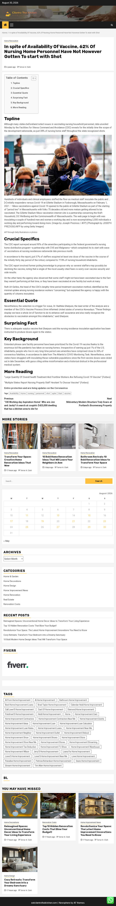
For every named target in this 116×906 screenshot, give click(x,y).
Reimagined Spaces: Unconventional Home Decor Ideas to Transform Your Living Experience (46, 621)
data (45, 354)
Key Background (21, 103)
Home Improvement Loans (50, 728)
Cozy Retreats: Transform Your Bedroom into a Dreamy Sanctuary (34, 635)
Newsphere (64, 902)
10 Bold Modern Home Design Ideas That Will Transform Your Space (35, 639)
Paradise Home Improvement (18, 761)
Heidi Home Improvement (49, 714)
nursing (31, 393)
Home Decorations (12, 581)
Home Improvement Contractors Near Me (56, 719)
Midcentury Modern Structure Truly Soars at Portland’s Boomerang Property (89, 402)
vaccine (67, 393)
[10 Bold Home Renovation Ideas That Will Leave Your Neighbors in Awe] (58, 436)
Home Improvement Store (73, 737)
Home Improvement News (16, 590)
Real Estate (9, 599)
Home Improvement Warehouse (85, 747)
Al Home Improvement (45, 700)
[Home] (5, 25)
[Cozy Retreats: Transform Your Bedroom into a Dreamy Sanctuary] (19, 859)
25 (27, 527)
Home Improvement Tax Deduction (20, 747)
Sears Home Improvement (87, 761)
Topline (16, 83)
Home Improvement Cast (86, 714)
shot (48, 393)
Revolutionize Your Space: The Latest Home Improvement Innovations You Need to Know (45, 630)
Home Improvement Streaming (83, 742)
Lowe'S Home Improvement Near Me (50, 756)
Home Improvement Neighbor (18, 733)
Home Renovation (11, 41)
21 (73, 521)
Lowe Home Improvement (83, 756)
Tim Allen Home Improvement (48, 765)
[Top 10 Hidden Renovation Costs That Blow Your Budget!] (58, 806)
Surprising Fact (20, 98)
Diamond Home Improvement (81, 709)
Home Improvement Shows (45, 737)
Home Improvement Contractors (19, 719)
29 (89, 527)
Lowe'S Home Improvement (17, 756)
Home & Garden (11, 576)
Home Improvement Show (17, 737)
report (16, 244)
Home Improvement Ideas (16, 723)
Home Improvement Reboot (76, 733)
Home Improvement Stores (53, 742)
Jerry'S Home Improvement (46, 751)
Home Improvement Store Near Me (20, 742)
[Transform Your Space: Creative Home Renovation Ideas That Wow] (19, 436)
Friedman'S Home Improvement (19, 714)
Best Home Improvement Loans (19, 705)
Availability (14, 393)
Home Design (10, 585)
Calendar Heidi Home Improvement (86, 705)
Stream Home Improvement (17, 765)
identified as (98, 287)
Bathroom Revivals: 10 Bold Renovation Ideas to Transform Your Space (95, 459)
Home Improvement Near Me (79, 728)
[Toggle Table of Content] (32, 78)
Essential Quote (20, 93)
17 (11, 521)
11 (27, 515)
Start (60, 393)
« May (6, 541)
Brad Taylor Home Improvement (52, 705)
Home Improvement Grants (92, 719)
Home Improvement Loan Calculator (76, 723)
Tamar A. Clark (25, 67)
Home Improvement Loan (44, 723)
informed (53, 309)
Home (23, 393)
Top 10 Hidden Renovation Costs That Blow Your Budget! (30, 625)
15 (89, 515)
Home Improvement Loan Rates (19, 728)
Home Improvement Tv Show (54, 747)
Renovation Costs (12, 604)
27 (58, 527)
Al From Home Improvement (17, 700)
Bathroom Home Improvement (73, 700)
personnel (40, 393)
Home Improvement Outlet (48, 733)
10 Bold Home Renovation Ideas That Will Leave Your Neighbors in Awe (57, 459)
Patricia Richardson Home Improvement (53, 761)
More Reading (20, 107)
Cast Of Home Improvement (50, 709)
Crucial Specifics (21, 88)
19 (42, 521)
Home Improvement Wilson (17, 751)
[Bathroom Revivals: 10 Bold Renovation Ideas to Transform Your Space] (96, 436)
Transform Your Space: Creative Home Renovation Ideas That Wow (17, 461)
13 (58, 515)
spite (54, 393)
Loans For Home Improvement (76, 751)
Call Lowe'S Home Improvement (19, 709)
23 (104, 521)
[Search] (112, 25)
